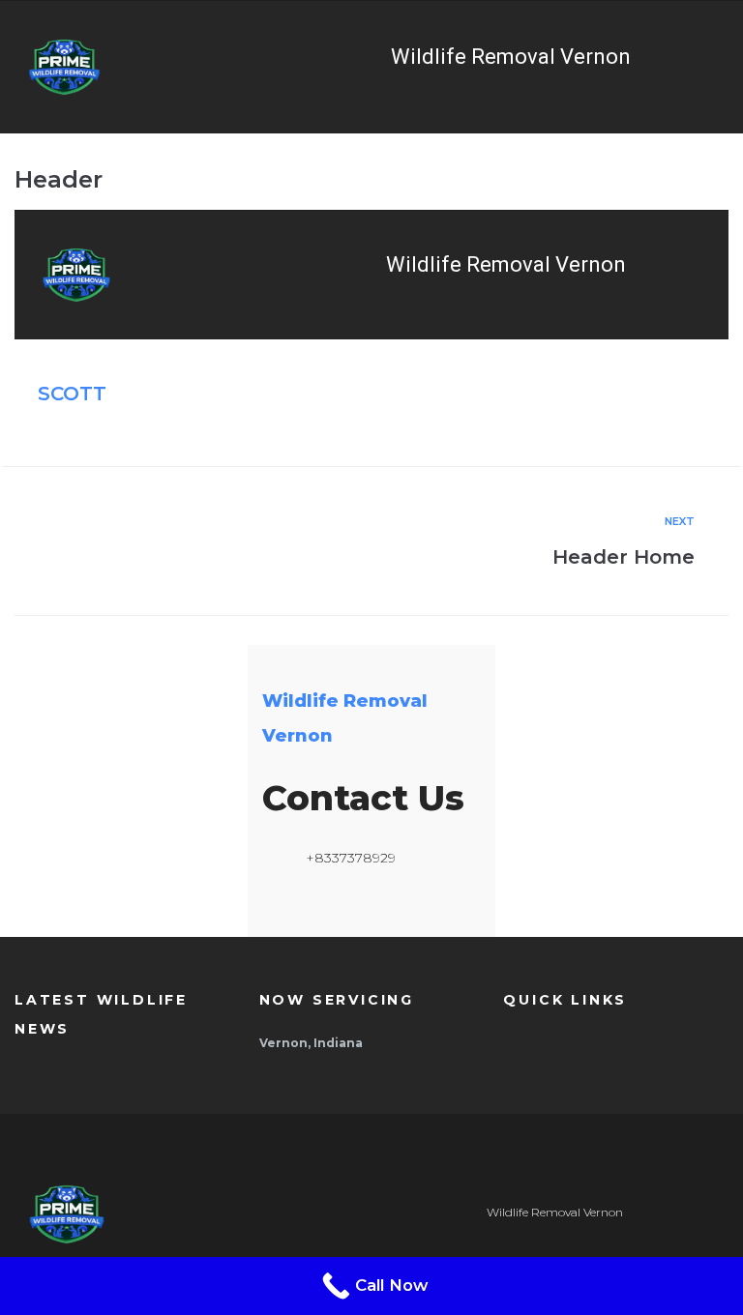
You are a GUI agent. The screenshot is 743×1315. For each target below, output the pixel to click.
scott (72, 393)
